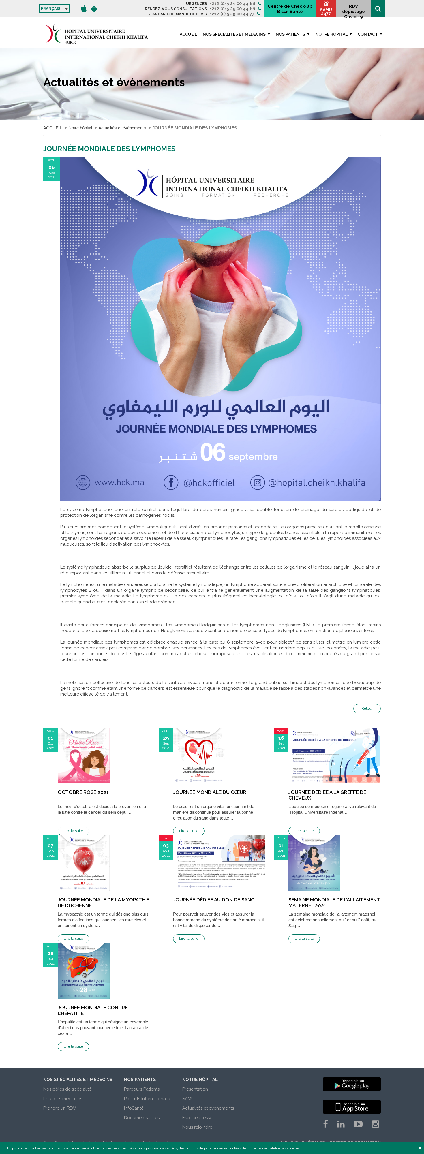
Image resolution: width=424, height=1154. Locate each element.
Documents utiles (142, 1117)
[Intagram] (375, 1124)
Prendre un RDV (59, 1108)
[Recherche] (378, 8)
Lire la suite (73, 831)
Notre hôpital (331, 34)
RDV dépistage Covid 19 (353, 10)
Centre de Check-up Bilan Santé (290, 9)
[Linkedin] (341, 1124)
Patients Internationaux (147, 1098)
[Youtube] (358, 1124)
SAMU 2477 (326, 11)
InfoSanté (134, 1108)
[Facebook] (325, 1124)
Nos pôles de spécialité (67, 1089)
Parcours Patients (142, 1089)
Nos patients (290, 34)
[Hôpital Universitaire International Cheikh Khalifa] (96, 34)
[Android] (94, 8)
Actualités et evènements (208, 1108)
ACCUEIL (188, 34)
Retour (367, 708)
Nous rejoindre (197, 1127)
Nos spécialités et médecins (234, 34)
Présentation (195, 1089)
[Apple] (84, 8)
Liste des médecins (62, 1098)
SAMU (188, 1098)
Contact (368, 34)
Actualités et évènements (122, 127)
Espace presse (197, 1117)
